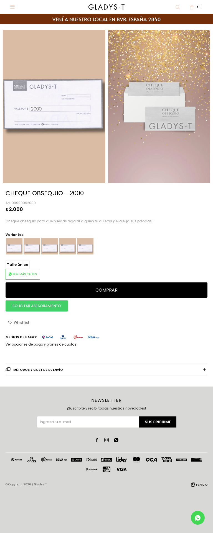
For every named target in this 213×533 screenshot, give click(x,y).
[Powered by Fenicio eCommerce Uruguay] (199, 484)
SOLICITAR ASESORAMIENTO (36, 305)
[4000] (67, 246)
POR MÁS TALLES (24, 274)
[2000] (32, 246)
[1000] (14, 246)
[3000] (50, 246)
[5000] (85, 246)
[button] (178, 7)
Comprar (106, 290)
